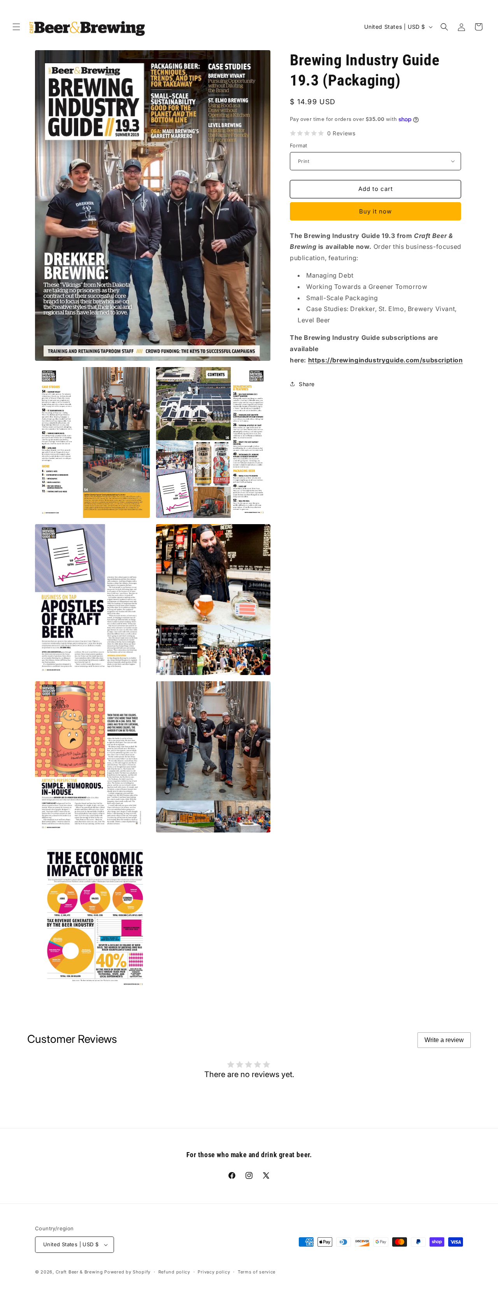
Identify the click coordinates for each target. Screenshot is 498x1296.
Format (298, 145)
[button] (16, 26)
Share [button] (307, 384)
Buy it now (375, 211)
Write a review (444, 1040)
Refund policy (174, 1272)
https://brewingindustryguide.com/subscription (385, 360)
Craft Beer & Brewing (79, 1272)
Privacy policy (214, 1272)
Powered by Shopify (127, 1272)
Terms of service (256, 1272)
